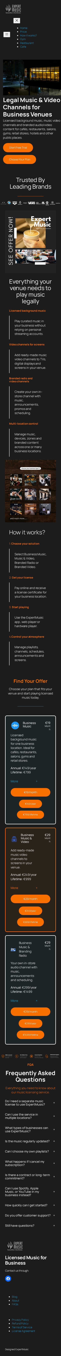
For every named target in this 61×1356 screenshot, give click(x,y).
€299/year (30, 1023)
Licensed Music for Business (26, 1260)
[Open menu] (6, 34)
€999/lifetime (30, 922)
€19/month (30, 792)
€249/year (30, 910)
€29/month (30, 899)
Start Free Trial (18, 147)
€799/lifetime (30, 814)
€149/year (30, 803)
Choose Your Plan (19, 159)
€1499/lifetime (30, 1034)
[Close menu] (16, 20)
